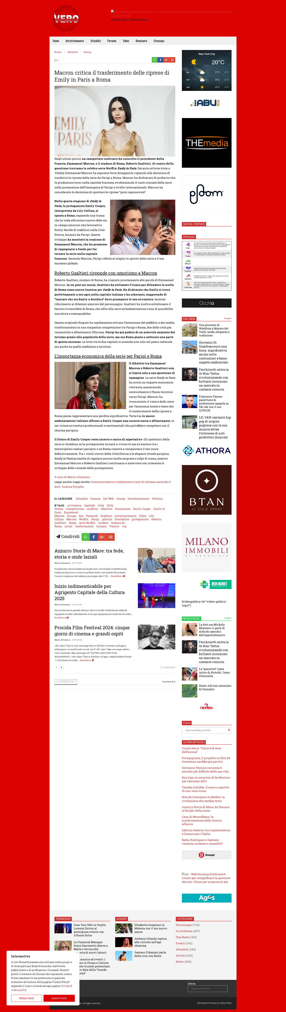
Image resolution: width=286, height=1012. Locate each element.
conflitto (92, 509)
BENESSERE (191, 618)
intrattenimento (125, 516)
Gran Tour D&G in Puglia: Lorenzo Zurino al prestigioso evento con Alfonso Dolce (90, 930)
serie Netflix (87, 522)
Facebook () (168, 681)
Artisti (180, 955)
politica (107, 519)
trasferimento (84, 526)
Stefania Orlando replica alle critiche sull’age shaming (150, 942)
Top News (183, 937)
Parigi (95, 519)
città (101, 505)
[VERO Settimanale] (66, 23)
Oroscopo (159, 41)
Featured (92, 516)
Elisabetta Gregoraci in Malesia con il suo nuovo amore (150, 928)
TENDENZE (63, 918)
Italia (142, 516)
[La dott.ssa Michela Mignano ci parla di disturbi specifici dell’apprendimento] (189, 629)
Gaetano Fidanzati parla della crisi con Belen (150, 954)
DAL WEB (189, 319)
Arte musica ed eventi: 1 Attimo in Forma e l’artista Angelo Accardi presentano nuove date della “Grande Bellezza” (92, 966)
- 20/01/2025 (76, 604)
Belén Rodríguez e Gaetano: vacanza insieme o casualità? (202, 841)
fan (81, 516)
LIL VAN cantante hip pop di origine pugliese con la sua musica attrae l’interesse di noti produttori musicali (215, 427)
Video (126, 41)
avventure (74, 505)
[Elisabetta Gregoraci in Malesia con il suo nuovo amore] (123, 928)
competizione (75, 509)
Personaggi (184, 925)
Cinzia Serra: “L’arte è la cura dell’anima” (201, 750)
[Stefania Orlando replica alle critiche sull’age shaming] (123, 942)
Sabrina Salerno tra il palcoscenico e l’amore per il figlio (206, 832)
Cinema (95, 498)
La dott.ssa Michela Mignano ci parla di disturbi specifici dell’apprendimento (212, 630)
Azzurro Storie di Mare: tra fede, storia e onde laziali (89, 554)
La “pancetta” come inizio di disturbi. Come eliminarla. (214, 672)
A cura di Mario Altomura (72, 477)
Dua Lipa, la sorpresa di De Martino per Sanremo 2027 (206, 779)
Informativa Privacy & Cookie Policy (214, 1003)
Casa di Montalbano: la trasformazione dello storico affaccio (202, 820)
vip (124, 526)
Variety (114, 526)
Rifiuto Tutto (26, 998)
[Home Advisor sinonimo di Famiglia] (189, 690)
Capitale (89, 505)
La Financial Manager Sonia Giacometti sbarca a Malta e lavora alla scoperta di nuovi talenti (91, 947)
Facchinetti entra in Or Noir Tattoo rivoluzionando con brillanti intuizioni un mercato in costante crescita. (214, 379)
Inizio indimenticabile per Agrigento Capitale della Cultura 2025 (89, 592)
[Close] (77, 952)
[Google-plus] (166, 60)
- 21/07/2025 (76, 563)
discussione (123, 509)
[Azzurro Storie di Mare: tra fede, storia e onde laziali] (156, 560)
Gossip (121, 498)
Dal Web (108, 498)
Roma (72, 522)
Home (56, 41)
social (68, 526)
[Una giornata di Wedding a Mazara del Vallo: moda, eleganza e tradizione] (189, 330)
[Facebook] (160, 60)
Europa (71, 516)
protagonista (140, 519)
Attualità (96, 41)
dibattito (106, 509)
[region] (43, 978)
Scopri (227, 318)
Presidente (122, 519)
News (180, 961)
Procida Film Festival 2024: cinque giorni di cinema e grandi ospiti (92, 630)
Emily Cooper (142, 509)
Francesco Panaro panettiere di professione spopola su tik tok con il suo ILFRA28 (214, 403)
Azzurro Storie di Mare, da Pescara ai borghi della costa (206, 809)
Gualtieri (106, 516)
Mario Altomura (62, 563)
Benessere (141, 41)
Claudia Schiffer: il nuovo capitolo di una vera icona (205, 789)
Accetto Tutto (59, 998)
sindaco (103, 522)
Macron (71, 519)
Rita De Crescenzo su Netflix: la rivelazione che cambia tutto (203, 799)
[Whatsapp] (155, 60)
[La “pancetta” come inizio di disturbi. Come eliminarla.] (189, 674)
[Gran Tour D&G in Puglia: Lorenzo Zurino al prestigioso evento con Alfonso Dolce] (63, 928)
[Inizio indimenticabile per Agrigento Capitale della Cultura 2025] (156, 595)
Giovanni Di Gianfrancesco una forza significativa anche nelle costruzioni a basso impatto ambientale (213, 352)
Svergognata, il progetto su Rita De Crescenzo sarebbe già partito (206, 760)
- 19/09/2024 (76, 640)
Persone (111, 41)
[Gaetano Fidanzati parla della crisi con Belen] (123, 956)
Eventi (180, 943)
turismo (101, 526)
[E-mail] (172, 60)
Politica (157, 498)
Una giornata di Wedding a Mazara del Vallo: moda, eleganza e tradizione (214, 330)
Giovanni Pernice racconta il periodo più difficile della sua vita (205, 769)
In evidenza (184, 931)
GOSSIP (122, 918)
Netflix (84, 519)
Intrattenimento (75, 41)
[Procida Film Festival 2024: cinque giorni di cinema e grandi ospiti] (156, 637)
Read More (117, 576)
